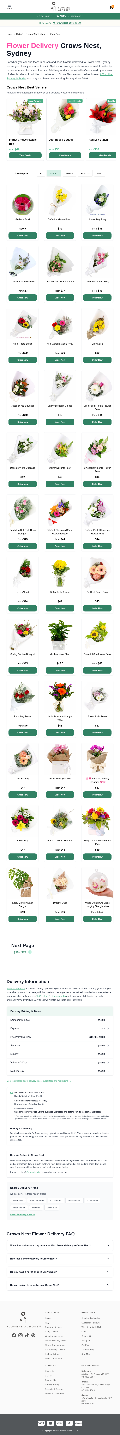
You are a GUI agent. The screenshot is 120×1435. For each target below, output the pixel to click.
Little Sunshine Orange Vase (60, 718)
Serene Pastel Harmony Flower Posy (97, 531)
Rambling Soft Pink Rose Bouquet (23, 531)
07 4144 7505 (88, 1390)
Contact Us (50, 1380)
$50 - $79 (69, 173)
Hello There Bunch (22, 343)
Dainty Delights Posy (60, 467)
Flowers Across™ (16, 988)
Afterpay (86, 1341)
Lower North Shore (36, 33)
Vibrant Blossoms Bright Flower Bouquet (59, 531)
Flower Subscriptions (55, 1345)
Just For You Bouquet (22, 405)
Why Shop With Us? (91, 1327)
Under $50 (54, 173)
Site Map (86, 1354)
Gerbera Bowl (23, 219)
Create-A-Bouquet (53, 1327)
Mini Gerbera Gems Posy (60, 343)
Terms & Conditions (54, 1394)
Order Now (22, 235)
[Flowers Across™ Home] (60, 6)
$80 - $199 (85, 173)
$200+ (99, 173)
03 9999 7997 (88, 1377)
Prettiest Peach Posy (97, 592)
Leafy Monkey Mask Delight (22, 904)
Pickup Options (52, 1354)
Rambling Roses (22, 716)
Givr (84, 1332)
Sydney (61, 16)
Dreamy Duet (60, 902)
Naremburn (18, 1200)
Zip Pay (85, 1345)
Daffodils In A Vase (60, 592)
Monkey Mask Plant (60, 654)
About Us (49, 1371)
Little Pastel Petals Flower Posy (97, 407)
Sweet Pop (22, 840)
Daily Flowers (51, 1332)
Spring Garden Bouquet (22, 654)
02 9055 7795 (88, 1404)
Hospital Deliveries (91, 1318)
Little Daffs (97, 343)
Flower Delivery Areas (56, 1341)
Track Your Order (53, 1359)
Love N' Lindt (22, 592)
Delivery (20, 33)
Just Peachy (22, 778)
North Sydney (19, 1207)
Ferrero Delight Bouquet (59, 840)
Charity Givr (87, 1336)
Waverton (36, 1207)
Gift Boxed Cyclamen (60, 778)
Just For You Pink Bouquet (60, 281)
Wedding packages (54, 1336)
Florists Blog (88, 1350)
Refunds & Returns (54, 1389)
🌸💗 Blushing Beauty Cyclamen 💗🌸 (97, 780)
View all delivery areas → (22, 1214)
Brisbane (76, 16)
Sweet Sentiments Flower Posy (97, 469)
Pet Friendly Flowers (55, 1350)
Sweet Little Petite (97, 716)
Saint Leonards (37, 1200)
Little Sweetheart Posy (97, 281)
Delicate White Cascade (22, 467)
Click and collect (33, 1172)
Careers (49, 1376)
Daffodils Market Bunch (60, 219)
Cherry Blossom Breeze (60, 405)
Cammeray (93, 1200)
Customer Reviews (91, 1323)
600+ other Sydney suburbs (51, 996)
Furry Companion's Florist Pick (97, 842)
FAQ (47, 1323)
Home (9, 33)
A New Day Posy (97, 219)
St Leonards (55, 1200)
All (41, 173)
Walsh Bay (52, 1207)
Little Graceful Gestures (23, 281)
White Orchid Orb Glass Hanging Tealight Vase (97, 904)
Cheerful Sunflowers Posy (97, 654)
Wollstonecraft (74, 1200)
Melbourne (43, 16)
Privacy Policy (52, 1385)
